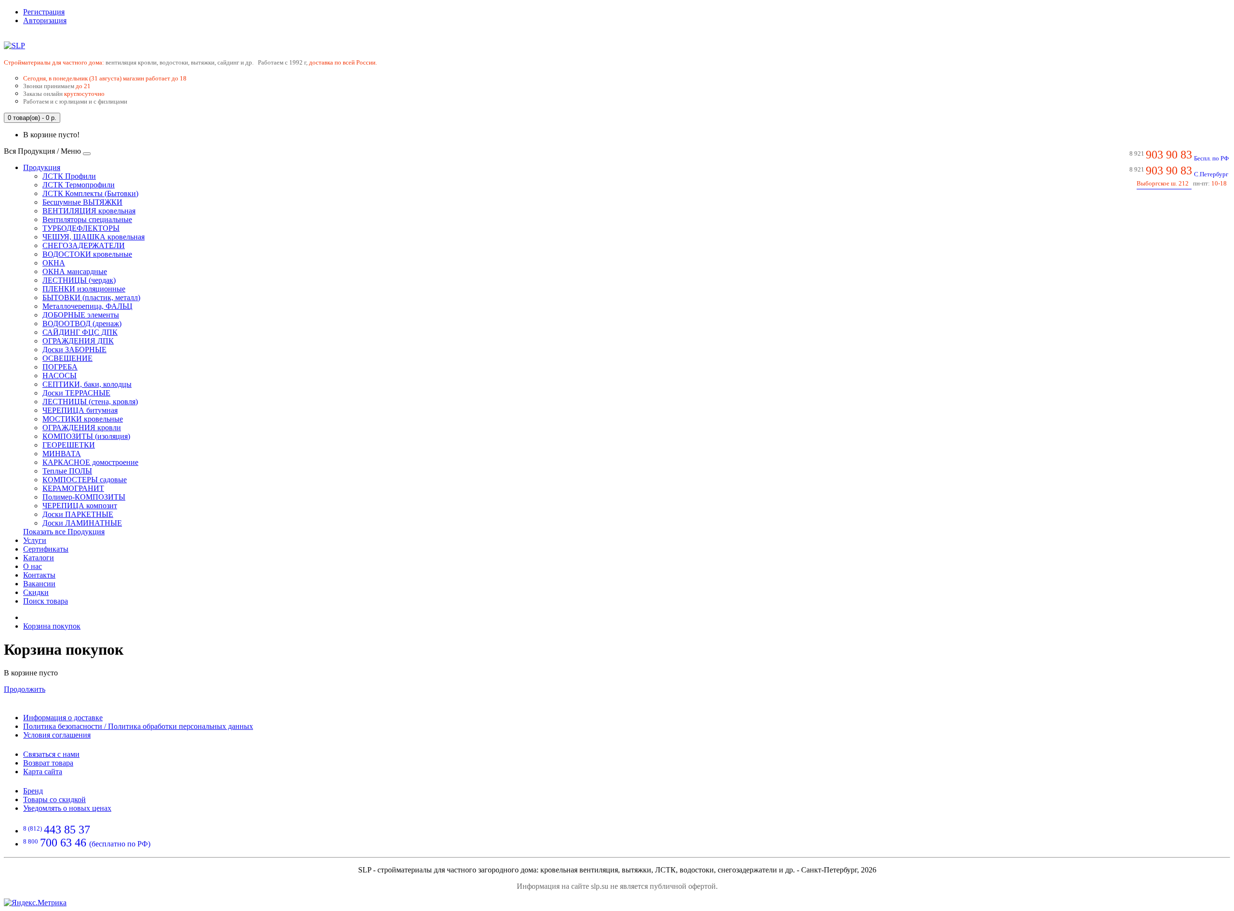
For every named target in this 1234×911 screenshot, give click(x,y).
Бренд (33, 791)
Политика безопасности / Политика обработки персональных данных (138, 726)
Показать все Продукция (64, 532)
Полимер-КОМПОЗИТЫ (83, 497)
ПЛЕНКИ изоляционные (83, 289)
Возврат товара (48, 763)
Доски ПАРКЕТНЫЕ (77, 514)
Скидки (36, 592)
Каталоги (38, 558)
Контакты (39, 575)
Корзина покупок (51, 626)
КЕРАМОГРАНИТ (73, 488)
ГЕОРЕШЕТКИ (68, 445)
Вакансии (39, 584)
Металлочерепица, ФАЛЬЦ (87, 306)
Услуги (34, 540)
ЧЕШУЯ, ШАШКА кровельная (93, 237)
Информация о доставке (63, 717)
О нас (32, 566)
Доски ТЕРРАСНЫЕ (76, 393)
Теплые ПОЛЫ (67, 471)
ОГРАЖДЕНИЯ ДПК (78, 341)
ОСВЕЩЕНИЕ (67, 358)
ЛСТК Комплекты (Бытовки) (90, 193)
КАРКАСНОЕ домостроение (90, 462)
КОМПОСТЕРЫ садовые (84, 479)
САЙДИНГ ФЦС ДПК (80, 332)
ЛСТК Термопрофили (78, 185)
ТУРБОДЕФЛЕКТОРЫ (81, 228)
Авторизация (45, 20)
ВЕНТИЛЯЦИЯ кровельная (88, 211)
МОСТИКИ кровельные (82, 419)
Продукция (41, 167)
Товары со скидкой (54, 799)
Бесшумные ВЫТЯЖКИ (82, 202)
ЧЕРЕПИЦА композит (79, 506)
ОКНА (53, 263)
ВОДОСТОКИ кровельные (87, 254)
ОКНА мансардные (74, 271)
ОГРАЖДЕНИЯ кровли (81, 427)
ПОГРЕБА (60, 367)
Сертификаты (45, 549)
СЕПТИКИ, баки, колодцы (87, 384)
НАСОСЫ (59, 375)
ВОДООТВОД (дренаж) (81, 323)
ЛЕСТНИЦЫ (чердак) (79, 280)
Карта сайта (42, 771)
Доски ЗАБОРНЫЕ (74, 349)
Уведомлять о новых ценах (67, 808)
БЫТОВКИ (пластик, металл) (91, 297)
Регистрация (44, 12)
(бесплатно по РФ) (86, 844)
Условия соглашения (57, 735)
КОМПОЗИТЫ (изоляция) (86, 436)
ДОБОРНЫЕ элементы (80, 315)
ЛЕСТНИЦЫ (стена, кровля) (90, 401)
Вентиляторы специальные (87, 219)
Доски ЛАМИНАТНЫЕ (82, 523)
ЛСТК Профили (69, 176)
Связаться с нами (51, 754)
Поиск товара (45, 601)
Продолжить (24, 689)
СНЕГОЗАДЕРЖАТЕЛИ (83, 245)
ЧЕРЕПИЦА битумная (80, 410)
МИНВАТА (61, 453)
